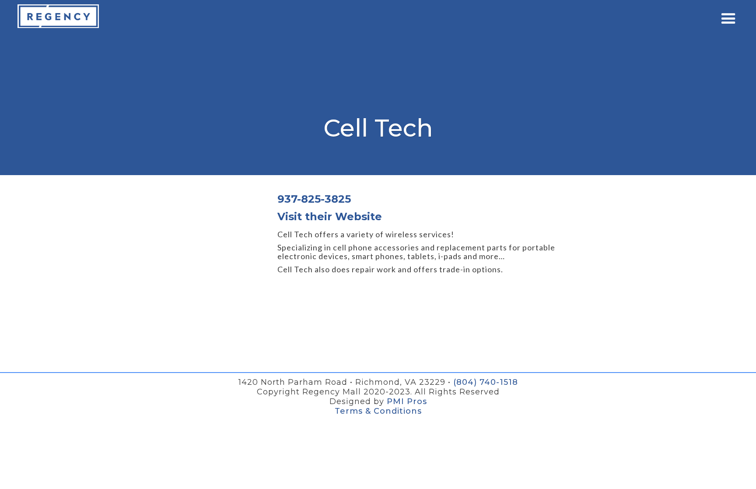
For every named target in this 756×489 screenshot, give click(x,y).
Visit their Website (329, 216)
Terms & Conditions (378, 411)
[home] (58, 16)
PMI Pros (407, 401)
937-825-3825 (314, 199)
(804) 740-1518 (485, 382)
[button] (728, 19)
